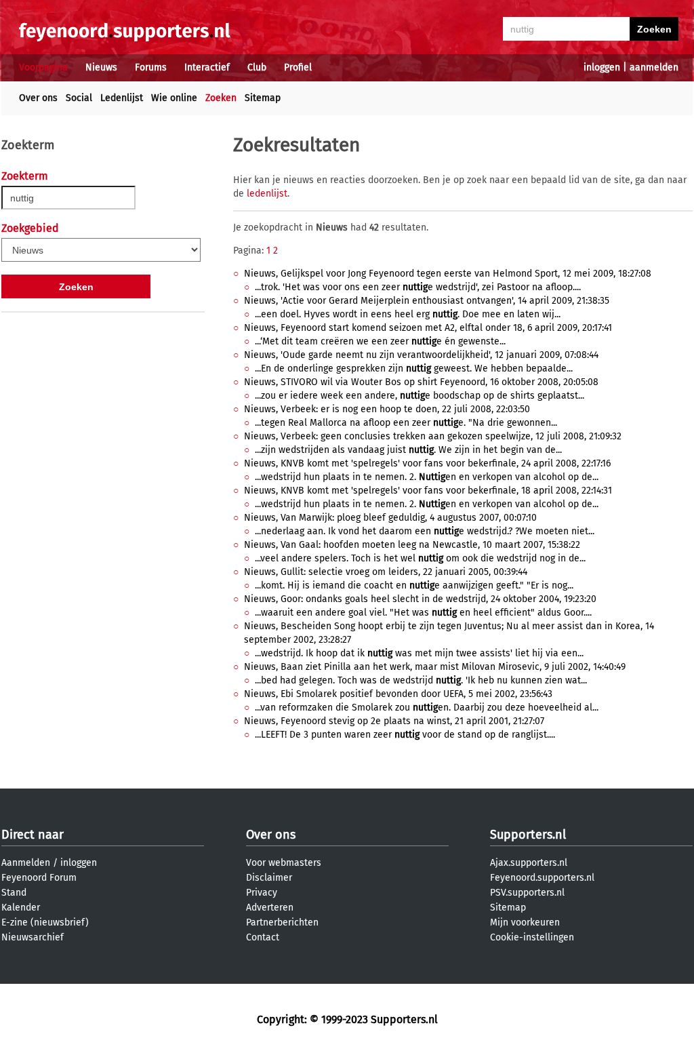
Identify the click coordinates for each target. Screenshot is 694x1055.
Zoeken (221, 98)
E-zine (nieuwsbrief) (45, 922)
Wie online (174, 98)
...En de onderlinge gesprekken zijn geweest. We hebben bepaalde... (414, 368)
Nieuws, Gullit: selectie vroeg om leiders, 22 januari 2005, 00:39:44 (385, 572)
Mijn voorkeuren (525, 922)
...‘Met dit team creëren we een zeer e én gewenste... (380, 341)
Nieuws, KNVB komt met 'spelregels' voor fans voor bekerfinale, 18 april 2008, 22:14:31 (428, 490)
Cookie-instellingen (532, 937)
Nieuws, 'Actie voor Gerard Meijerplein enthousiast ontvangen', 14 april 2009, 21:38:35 (426, 300)
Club (256, 67)
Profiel (298, 67)
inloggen (602, 67)
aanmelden (654, 67)
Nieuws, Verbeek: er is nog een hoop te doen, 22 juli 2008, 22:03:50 (387, 409)
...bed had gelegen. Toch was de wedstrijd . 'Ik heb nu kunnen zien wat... (421, 680)
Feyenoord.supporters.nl (542, 877)
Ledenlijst (121, 98)
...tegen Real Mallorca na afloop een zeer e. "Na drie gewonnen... (406, 423)
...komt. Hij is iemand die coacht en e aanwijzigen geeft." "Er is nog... (414, 585)
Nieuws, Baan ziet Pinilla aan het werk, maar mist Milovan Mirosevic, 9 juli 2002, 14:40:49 (435, 667)
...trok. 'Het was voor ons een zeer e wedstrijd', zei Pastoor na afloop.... (418, 287)
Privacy (261, 892)
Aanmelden (25, 863)
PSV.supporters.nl (527, 892)
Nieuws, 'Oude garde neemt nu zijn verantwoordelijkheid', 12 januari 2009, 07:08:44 (421, 355)
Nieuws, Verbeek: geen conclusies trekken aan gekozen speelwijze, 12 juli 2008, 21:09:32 (432, 436)
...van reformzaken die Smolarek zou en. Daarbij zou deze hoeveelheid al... (426, 707)
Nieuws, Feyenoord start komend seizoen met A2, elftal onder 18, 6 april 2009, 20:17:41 (428, 328)
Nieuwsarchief (32, 937)
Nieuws (101, 67)
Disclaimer (269, 877)
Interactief (207, 67)
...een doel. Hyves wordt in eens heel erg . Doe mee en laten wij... (407, 314)
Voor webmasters (283, 863)
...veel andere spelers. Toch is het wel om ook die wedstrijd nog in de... (420, 558)
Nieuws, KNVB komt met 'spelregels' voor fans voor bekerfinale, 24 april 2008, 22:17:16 (427, 463)
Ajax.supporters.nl (528, 863)
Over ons (38, 98)
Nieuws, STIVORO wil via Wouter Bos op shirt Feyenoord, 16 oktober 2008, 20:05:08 (421, 382)
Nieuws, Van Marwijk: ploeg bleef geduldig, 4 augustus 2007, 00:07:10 (390, 517)
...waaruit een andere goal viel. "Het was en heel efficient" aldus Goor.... (423, 612)
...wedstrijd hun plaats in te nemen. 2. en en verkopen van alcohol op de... (426, 477)
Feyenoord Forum (39, 877)
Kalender (20, 907)
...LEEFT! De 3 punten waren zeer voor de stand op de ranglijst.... (405, 734)
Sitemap (263, 98)
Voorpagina (43, 67)
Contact (262, 937)
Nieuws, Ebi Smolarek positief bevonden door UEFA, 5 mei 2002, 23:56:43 (398, 694)
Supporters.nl (528, 834)
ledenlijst (267, 193)
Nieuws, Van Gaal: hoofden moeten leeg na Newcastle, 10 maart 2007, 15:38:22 (412, 545)
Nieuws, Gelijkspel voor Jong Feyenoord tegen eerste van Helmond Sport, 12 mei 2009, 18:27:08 (447, 273)
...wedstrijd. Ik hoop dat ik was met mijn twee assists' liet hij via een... (419, 653)
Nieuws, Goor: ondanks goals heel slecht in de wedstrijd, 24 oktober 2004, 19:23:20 (420, 599)
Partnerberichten (282, 922)
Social (79, 98)
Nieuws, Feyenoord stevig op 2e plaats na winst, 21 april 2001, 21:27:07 (394, 721)
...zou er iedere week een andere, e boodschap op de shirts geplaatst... (419, 395)
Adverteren (269, 907)
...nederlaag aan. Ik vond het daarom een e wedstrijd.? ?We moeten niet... (424, 531)
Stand (13, 892)
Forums (151, 67)
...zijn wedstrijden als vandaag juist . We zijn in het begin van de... (408, 450)
